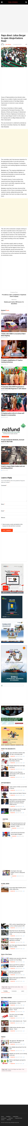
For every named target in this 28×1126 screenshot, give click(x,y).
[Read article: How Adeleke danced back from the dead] (5, 1049)
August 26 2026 (5, 417)
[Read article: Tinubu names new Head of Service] (5, 795)
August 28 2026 (5, 364)
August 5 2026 (19, 1063)
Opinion (2, 1119)
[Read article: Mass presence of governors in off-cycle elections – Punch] (5, 1003)
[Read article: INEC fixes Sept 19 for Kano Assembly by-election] (5, 761)
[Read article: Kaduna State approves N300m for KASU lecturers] (5, 979)
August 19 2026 (19, 795)
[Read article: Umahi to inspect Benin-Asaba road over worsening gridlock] (14, 455)
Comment (4, 485)
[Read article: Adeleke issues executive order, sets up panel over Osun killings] (5, 960)
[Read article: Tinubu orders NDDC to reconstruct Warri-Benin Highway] (14, 323)
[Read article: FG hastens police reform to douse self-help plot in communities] (14, 402)
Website (3, 517)
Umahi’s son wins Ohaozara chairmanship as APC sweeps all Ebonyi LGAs (17, 774)
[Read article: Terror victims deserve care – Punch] (5, 1023)
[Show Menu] (2, 2)
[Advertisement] (14, 18)
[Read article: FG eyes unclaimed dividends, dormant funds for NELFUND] (14, 429)
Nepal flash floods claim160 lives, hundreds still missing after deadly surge (17, 932)
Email (3, 511)
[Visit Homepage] (14, 2)
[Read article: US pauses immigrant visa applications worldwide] (5, 940)
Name (3, 504)
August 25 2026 (5, 443)
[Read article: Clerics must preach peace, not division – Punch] (5, 1010)
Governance (5, 330)
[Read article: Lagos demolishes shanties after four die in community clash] (5, 754)
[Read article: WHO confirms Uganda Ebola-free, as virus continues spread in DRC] (5, 926)
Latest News (15, 1116)
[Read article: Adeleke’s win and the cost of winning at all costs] (5, 1055)
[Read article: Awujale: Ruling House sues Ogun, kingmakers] (5, 767)
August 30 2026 (5, 337)
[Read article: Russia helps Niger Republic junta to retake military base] (5, 889)
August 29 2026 (19, 961)
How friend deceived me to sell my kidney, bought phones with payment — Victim (18, 824)
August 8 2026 (19, 806)
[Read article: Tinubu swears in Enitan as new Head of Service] (5, 788)
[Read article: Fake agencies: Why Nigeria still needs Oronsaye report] (5, 1042)
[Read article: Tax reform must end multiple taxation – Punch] (5, 1016)
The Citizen (8, 44)
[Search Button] (26, 2)
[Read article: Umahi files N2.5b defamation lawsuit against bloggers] (6, 834)
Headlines (8, 1116)
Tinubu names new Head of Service (17, 793)
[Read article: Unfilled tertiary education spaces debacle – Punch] (5, 1029)
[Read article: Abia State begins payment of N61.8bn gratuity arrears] (5, 973)
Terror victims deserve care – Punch (17, 1021)
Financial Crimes (18, 1118)
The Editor (12, 756)
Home (2, 1116)
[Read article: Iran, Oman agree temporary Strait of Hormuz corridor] (5, 947)
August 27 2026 (5, 390)
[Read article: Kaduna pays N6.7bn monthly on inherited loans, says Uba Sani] (5, 966)
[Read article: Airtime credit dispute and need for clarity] (5, 1062)
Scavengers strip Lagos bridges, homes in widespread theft (18, 872)
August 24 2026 (19, 777)
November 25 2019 (17, 44)
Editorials (9, 1119)
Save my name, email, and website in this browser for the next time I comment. (13, 525)
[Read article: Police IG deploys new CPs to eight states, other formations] (5, 811)
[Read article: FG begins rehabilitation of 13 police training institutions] (14, 349)
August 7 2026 (19, 812)
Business (11, 1118)
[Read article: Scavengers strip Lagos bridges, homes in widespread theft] (6, 873)
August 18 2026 (19, 1057)
